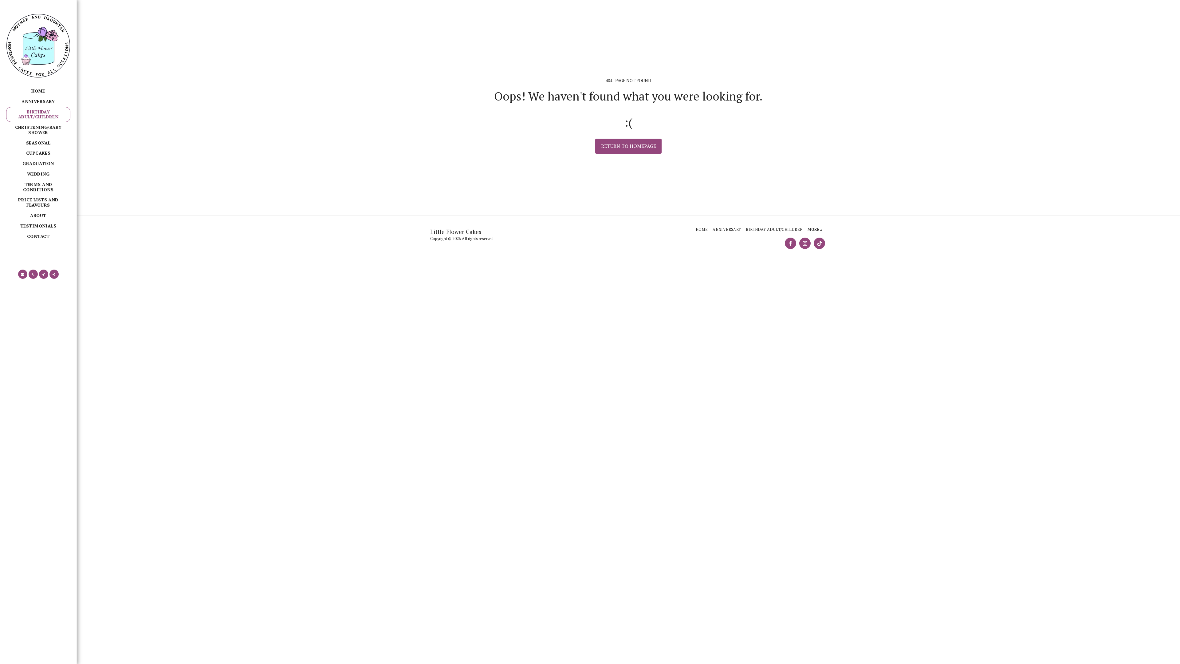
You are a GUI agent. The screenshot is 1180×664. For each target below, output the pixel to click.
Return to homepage (628, 146)
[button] (22, 274)
